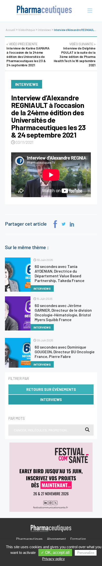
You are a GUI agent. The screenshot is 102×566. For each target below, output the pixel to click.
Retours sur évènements (51, 389)
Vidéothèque (26, 29)
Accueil (10, 29)
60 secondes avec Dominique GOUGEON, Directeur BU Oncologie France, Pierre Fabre (65, 352)
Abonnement (56, 539)
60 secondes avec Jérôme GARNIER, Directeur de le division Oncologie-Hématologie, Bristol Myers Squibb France (63, 312)
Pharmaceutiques (29, 539)
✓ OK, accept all (55, 552)
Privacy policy (53, 559)
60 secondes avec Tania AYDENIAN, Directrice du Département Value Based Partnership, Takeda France (59, 273)
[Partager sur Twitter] (64, 224)
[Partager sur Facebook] (55, 224)
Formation (78, 539)
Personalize (85, 553)
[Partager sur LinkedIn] (72, 224)
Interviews (44, 29)
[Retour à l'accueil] (44, 11)
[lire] (17, 275)
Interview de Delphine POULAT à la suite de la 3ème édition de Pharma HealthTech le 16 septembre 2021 (75, 54)
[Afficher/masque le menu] (88, 11)
